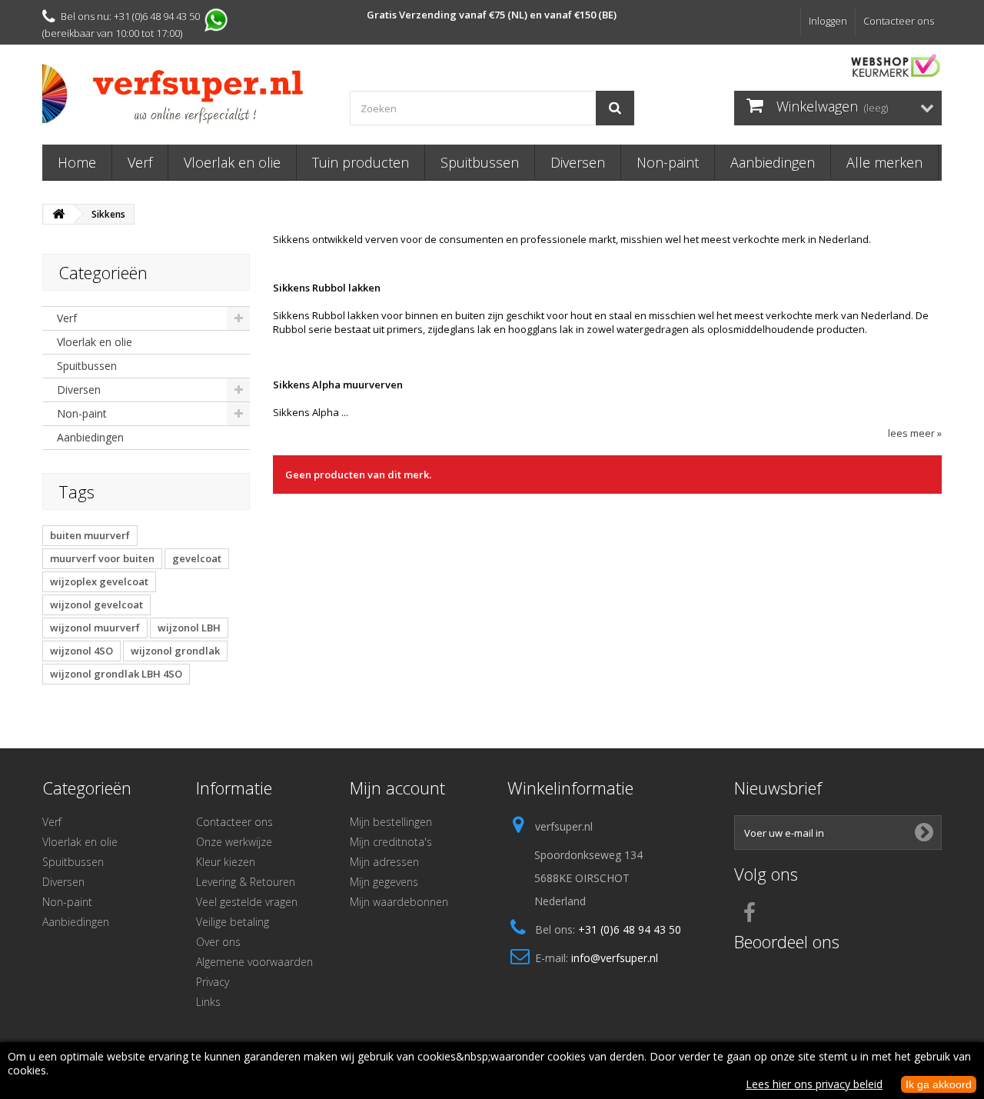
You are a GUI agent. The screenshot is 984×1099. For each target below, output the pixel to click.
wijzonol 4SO (81, 651)
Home (77, 162)
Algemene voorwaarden (254, 961)
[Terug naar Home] (58, 214)
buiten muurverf (90, 535)
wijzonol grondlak (175, 651)
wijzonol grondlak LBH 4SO (116, 674)
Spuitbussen (479, 162)
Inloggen (828, 21)
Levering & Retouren (245, 881)
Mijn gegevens (384, 881)
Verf (140, 162)
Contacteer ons (898, 21)
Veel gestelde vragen (247, 901)
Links (208, 1001)
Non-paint (668, 162)
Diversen (577, 162)
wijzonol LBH (189, 627)
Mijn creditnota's (391, 841)
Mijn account (397, 787)
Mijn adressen (384, 861)
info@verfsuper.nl (614, 958)
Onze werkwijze (234, 841)
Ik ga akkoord (939, 1084)
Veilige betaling (232, 921)
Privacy (212, 981)
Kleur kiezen (225, 861)
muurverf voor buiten (102, 558)
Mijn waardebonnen (399, 901)
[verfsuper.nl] (184, 94)
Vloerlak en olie (232, 162)
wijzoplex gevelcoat (99, 581)
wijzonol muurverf (95, 627)
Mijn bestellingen (391, 821)
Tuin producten (360, 162)
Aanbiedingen (772, 162)
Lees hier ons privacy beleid (814, 1084)
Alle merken (884, 162)
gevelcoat (196, 558)
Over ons (218, 941)
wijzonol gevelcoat (96, 604)
